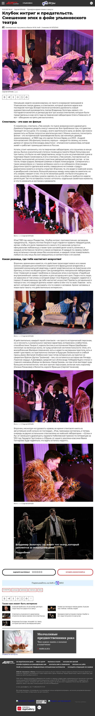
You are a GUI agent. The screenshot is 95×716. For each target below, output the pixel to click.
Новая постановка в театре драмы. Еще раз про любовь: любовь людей (73, 607)
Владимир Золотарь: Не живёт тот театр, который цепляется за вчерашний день (47, 546)
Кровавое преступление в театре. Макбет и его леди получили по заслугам (73, 615)
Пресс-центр (40, 662)
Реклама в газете (54, 662)
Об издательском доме (24, 662)
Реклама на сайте (79, 664)
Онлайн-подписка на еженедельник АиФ (31, 664)
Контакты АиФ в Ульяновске (59, 664)
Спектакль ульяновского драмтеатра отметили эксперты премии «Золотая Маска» (28, 615)
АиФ (16, 92)
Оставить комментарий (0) (75, 572)
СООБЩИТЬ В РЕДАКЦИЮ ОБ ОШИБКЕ (80, 667)
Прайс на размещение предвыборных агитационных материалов (40, 667)
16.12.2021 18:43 (7, 9)
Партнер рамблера (80, 702)
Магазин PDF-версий (70, 662)
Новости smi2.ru (10, 654)
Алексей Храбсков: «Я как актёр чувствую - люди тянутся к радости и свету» (27, 607)
